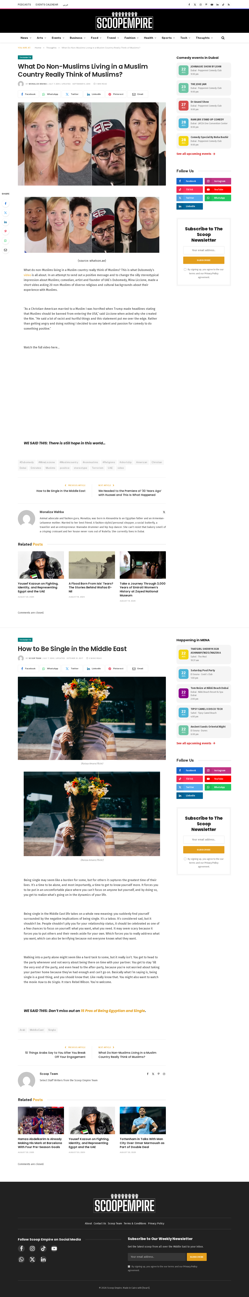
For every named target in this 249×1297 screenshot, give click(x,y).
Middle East (37, 1030)
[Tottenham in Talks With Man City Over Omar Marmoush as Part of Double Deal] (143, 1120)
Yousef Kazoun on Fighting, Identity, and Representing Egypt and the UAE (38, 588)
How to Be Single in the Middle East (60, 491)
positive (64, 468)
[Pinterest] (5, 231)
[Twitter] (5, 212)
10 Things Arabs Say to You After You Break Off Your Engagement (55, 1055)
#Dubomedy (27, 462)
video (28, 275)
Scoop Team (35, 658)
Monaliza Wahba (38, 84)
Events (56, 37)
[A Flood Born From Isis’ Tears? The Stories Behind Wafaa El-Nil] (92, 565)
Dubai (23, 468)
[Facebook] (5, 203)
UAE (110, 468)
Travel (111, 37)
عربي (65, 4)
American (141, 462)
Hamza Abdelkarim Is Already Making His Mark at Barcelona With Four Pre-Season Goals (40, 1143)
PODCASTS (24, 4)
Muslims (50, 468)
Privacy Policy (211, 273)
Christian (157, 462)
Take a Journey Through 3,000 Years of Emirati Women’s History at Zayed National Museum (143, 590)
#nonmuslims (90, 462)
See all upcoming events (196, 154)
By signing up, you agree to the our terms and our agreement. (205, 273)
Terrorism (98, 468)
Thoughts (203, 37)
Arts (40, 37)
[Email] (5, 249)
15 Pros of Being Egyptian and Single (113, 1010)
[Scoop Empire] (124, 21)
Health (148, 37)
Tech (183, 37)
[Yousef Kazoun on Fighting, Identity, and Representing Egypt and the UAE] (41, 565)
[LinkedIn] (5, 222)
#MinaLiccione (46, 462)
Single (52, 1030)
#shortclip (126, 462)
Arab (22, 1030)
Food (94, 37)
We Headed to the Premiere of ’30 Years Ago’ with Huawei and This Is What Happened (130, 493)
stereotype (80, 468)
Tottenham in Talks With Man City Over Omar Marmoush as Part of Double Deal (142, 1143)
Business (76, 37)
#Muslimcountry (69, 462)
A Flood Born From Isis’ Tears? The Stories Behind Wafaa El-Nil (91, 588)
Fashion (129, 37)
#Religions (109, 462)
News (24, 37)
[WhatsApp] (5, 240)
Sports (167, 37)
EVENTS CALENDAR (47, 4)
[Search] (223, 38)
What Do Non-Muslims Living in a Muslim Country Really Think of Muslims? (127, 1055)
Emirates (36, 468)
